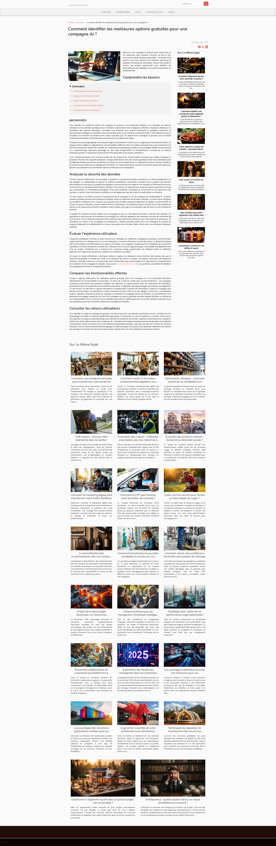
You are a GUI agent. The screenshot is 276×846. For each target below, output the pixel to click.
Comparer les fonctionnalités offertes (88, 105)
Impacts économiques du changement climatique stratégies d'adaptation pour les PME (138, 615)
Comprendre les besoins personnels (87, 91)
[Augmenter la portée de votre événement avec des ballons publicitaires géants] (138, 713)
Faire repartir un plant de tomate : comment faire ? (191, 148)
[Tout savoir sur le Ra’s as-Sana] (191, 169)
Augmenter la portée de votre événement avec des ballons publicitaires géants (138, 731)
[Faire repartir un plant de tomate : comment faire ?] (191, 136)
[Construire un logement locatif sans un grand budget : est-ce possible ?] (103, 778)
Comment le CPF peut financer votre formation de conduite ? (138, 496)
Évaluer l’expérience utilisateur (85, 100)
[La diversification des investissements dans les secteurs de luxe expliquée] (91, 538)
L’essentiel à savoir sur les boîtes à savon (191, 247)
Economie (106, 12)
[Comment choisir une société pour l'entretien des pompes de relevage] (184, 538)
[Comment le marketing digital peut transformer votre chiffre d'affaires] (91, 480)
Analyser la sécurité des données (86, 96)
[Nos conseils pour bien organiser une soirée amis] (191, 202)
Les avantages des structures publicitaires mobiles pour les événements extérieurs (91, 731)
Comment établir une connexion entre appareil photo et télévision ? (191, 114)
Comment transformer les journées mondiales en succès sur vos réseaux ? (138, 556)
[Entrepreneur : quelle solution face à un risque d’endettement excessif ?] (173, 778)
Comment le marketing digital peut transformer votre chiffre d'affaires (91, 496)
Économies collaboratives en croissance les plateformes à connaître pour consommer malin (91, 673)
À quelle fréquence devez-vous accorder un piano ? (191, 77)
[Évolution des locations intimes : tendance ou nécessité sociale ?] (184, 422)
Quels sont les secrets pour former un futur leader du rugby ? (184, 496)
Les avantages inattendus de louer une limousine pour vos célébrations (184, 673)
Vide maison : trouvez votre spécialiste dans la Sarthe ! (91, 438)
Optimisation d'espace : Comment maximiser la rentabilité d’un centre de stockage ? (185, 382)
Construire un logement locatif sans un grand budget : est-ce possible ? (103, 801)
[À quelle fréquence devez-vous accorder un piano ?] (191, 65)
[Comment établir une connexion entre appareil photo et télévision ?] (191, 100)
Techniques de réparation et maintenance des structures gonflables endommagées (184, 731)
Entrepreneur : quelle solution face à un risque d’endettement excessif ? (173, 801)
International (123, 12)
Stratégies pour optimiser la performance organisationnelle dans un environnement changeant (184, 615)
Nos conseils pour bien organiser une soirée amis (191, 214)
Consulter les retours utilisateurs (86, 110)
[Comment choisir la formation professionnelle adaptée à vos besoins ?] (138, 363)
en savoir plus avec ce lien (128, 264)
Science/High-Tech (154, 12)
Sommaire (78, 86)
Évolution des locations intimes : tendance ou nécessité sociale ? (185, 438)
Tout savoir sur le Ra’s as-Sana (191, 181)
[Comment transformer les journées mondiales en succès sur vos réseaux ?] (138, 538)
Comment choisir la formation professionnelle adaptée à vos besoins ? (138, 382)
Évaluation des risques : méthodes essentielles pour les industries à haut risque (138, 440)
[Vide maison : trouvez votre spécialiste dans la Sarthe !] (91, 422)
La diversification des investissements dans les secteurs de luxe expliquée (91, 556)
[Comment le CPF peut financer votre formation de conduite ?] (138, 480)
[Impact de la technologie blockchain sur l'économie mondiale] (91, 596)
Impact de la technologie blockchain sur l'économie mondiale (91, 615)
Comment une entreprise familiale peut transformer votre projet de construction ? (91, 382)
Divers (171, 12)
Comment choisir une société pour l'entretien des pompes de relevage (184, 554)
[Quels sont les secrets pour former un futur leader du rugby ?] (184, 480)
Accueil (71, 22)
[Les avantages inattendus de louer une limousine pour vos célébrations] (184, 655)
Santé (138, 12)
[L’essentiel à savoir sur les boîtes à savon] (191, 235)
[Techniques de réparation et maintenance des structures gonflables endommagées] (184, 713)
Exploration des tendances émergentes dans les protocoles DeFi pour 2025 (138, 673)
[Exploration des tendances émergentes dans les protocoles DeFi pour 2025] (138, 655)
